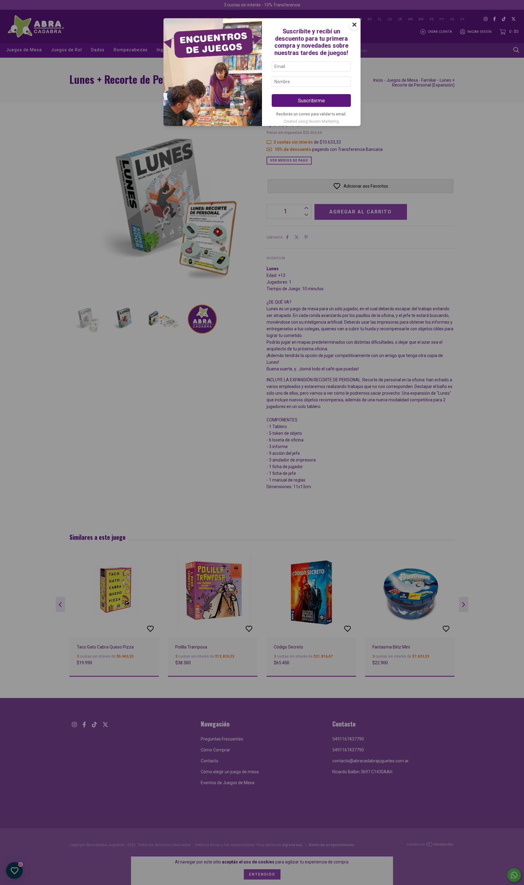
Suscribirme (311, 100)
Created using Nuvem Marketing (311, 121)
